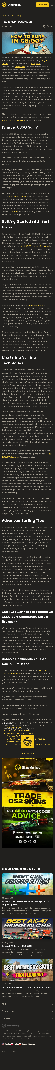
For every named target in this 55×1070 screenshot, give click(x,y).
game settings (36, 305)
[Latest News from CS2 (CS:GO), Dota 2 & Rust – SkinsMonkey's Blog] (11, 4)
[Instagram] (47, 26)
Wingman (35, 63)
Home (4, 15)
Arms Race (20, 66)
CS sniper (13, 211)
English (8, 1044)
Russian (25, 1044)
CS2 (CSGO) (15, 15)
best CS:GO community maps (34, 246)
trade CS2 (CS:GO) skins (13, 120)
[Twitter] (51, 26)
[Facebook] (44, 26)
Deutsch (32, 1044)
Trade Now (42, 5)
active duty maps (17, 196)
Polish (16, 1044)
